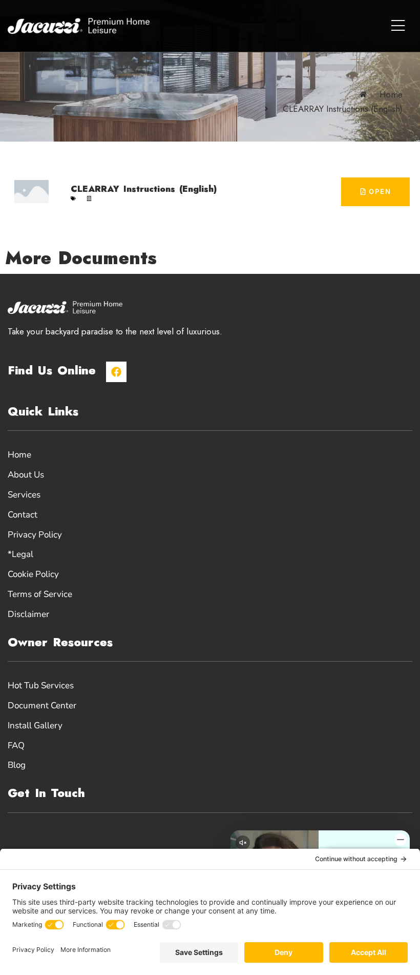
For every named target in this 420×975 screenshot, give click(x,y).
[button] (397, 25)
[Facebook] (116, 372)
